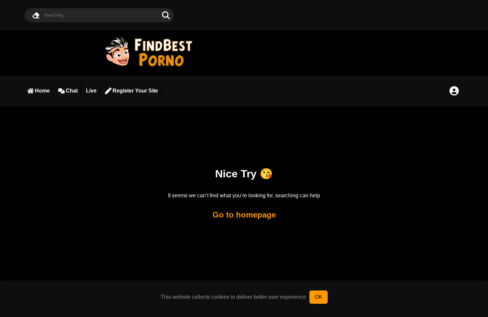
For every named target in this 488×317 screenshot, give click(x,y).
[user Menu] (454, 90)
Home (42, 91)
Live (91, 91)
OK (318, 297)
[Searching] (166, 15)
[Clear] (36, 15)
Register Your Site (135, 91)
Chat (72, 91)
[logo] (152, 67)
